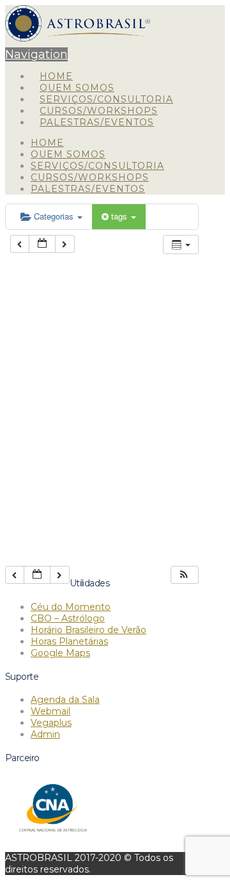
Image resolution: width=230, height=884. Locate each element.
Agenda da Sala (65, 699)
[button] (184, 575)
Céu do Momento (71, 607)
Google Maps (60, 653)
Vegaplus (51, 722)
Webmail (50, 711)
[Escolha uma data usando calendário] (42, 244)
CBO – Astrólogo (68, 618)
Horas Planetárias (69, 641)
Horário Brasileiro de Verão (88, 630)
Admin (45, 734)
